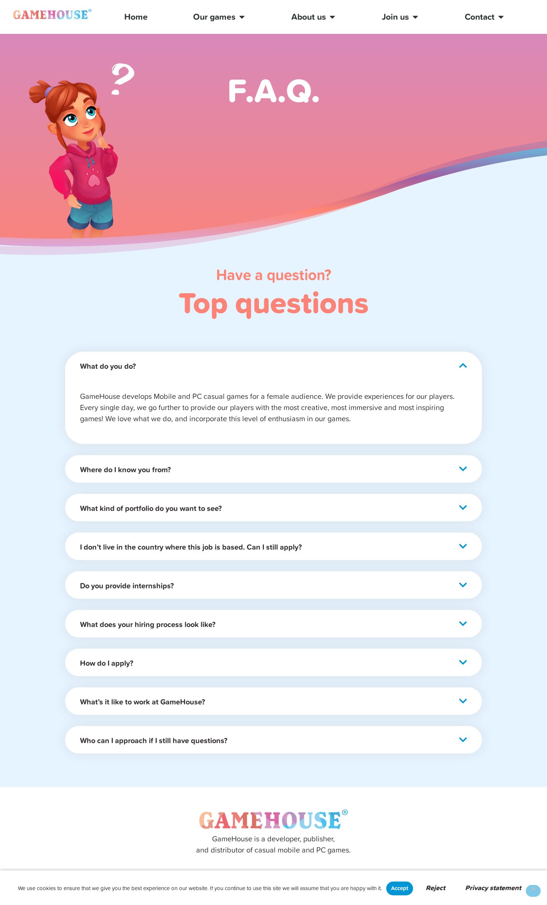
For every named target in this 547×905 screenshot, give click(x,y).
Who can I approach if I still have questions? (153, 740)
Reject (435, 888)
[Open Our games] (241, 16)
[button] (273, 365)
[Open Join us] (415, 16)
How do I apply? (106, 663)
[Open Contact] (500, 16)
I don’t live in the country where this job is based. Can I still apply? (191, 546)
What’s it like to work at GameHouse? (142, 701)
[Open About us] (332, 16)
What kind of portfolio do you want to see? (151, 508)
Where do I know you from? (125, 469)
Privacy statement (493, 888)
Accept (399, 888)
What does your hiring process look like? (147, 624)
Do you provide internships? (127, 585)
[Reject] (533, 891)
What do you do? (108, 366)
